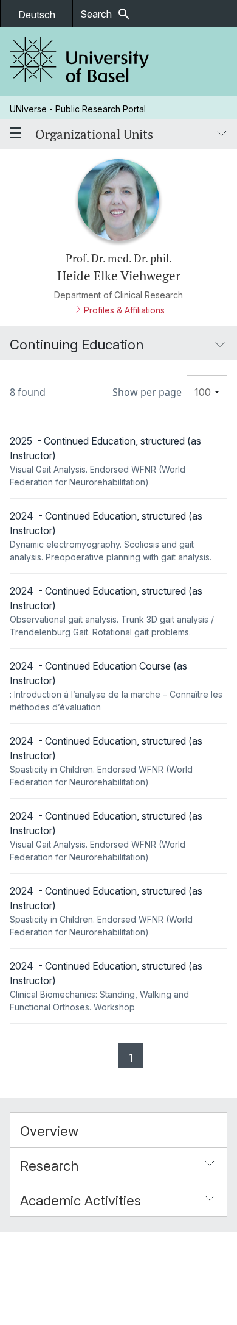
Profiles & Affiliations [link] (124, 310)
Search (105, 14)
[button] (118, 1130)
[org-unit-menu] (222, 134)
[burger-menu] (15, 134)
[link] (79, 61)
